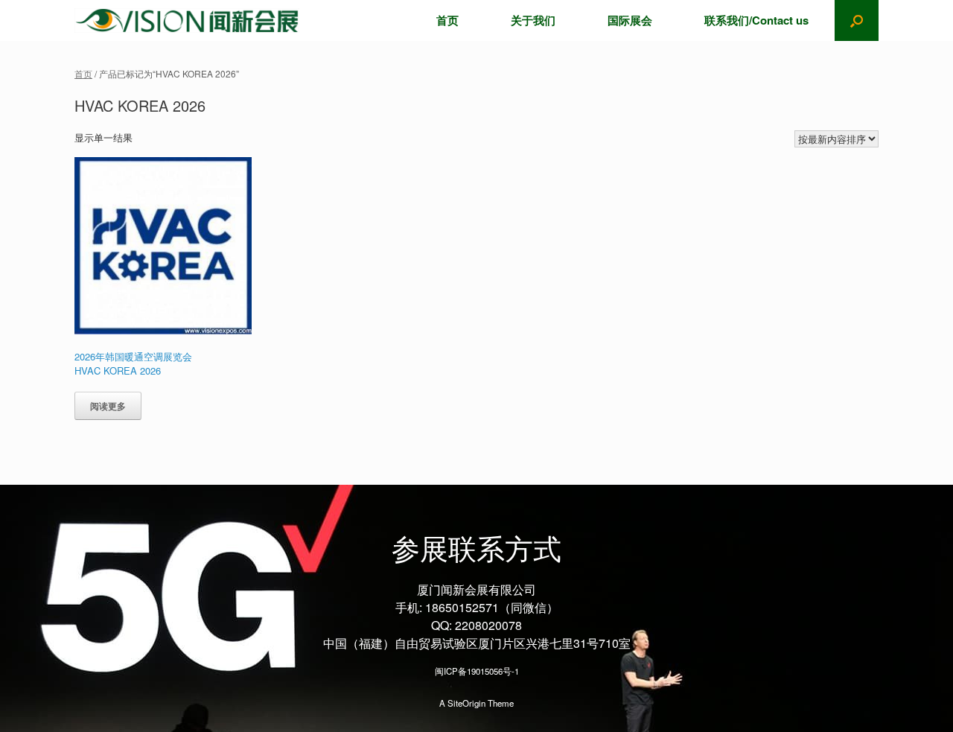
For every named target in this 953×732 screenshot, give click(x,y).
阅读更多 (108, 406)
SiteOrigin (466, 703)
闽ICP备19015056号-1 (477, 671)
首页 (447, 20)
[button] (857, 20)
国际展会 (630, 20)
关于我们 (533, 20)
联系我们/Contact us (756, 20)
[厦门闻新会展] (186, 20)
